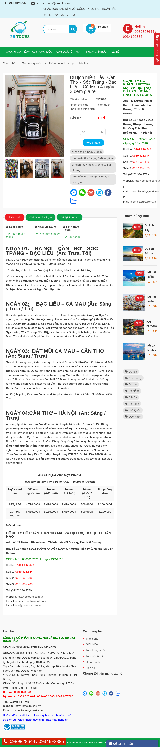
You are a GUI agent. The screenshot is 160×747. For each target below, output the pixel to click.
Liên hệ (115, 52)
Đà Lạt (132, 384)
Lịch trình (14, 217)
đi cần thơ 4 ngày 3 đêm (87, 151)
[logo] (20, 29)
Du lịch (132, 371)
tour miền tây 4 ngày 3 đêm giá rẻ (93, 158)
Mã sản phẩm (78, 99)
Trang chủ (10, 52)
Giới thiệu (22, 52)
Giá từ (75, 118)
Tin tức (88, 52)
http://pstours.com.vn (31, 596)
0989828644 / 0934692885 (37, 741)
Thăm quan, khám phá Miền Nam (69, 63)
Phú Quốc (134, 410)
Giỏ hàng (95, 142)
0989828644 (18, 3)
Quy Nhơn (134, 416)
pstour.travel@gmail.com (30, 600)
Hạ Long (133, 403)
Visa (78, 52)
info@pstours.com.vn (143, 201)
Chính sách (101, 52)
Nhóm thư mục (79, 104)
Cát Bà (132, 397)
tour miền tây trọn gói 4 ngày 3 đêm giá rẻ (91, 179)
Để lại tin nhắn (69, 217)
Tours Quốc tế (63, 52)
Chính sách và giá (40, 217)
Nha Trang (135, 378)
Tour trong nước (41, 52)
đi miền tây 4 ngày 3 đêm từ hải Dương (91, 167)
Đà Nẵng (134, 390)
